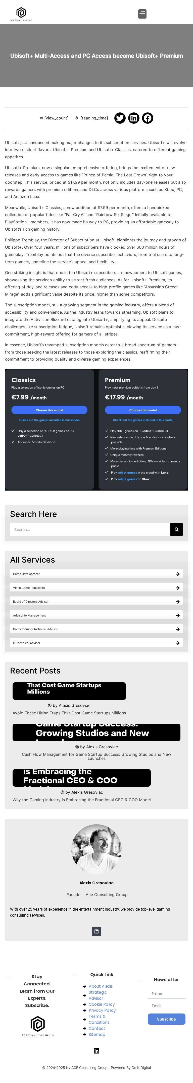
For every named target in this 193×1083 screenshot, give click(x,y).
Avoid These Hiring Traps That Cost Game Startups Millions (69, 712)
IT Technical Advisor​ (26, 643)
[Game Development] (177, 574)
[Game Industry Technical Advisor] (177, 629)
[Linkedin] (96, 931)
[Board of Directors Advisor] (177, 601)
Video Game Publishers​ (29, 588)
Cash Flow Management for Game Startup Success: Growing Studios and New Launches (96, 756)
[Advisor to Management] (177, 615)
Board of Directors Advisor (31, 601)
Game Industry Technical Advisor (35, 629)
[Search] (176, 529)
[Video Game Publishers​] (177, 588)
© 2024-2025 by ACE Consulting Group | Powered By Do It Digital (96, 1067)
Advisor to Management (29, 615)
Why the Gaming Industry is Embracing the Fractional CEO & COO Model (82, 799)
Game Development (26, 574)
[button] (142, 14)
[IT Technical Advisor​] (177, 643)
